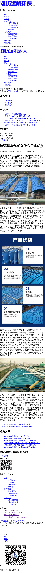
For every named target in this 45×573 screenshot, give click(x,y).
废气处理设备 (13, 23)
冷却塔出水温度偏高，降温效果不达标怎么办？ (22, 120)
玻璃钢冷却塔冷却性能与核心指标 (17, 116)
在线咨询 (4, 140)
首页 (6, 14)
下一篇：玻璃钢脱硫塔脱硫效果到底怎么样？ (16, 426)
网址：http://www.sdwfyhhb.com (15, 517)
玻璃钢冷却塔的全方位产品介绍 (16, 114)
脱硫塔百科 (12, 36)
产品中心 (7, 21)
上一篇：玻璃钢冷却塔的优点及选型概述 (15, 424)
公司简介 (7, 41)
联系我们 (7, 43)
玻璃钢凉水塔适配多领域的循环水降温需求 (20, 123)
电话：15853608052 (11, 510)
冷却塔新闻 (12, 34)
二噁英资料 (12, 38)
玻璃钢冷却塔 (13, 25)
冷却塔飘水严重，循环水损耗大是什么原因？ (21, 118)
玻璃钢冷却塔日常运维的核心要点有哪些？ (20, 125)
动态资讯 (7, 32)
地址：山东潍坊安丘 (11, 515)
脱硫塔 (6, 19)
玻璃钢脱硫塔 (13, 27)
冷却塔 (6, 16)
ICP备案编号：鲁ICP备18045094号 (12, 521)
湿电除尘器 (12, 30)
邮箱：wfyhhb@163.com (13, 513)
